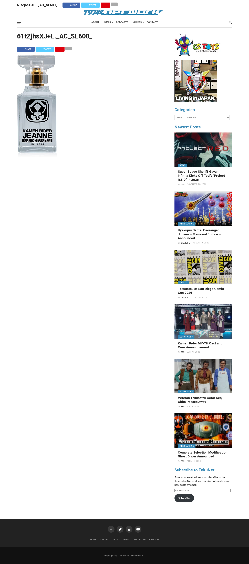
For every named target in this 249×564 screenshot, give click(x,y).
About (95, 22)
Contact (152, 22)
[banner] (195, 101)
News (107, 22)
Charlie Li (185, 243)
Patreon (154, 539)
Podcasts (122, 22)
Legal (126, 539)
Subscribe (184, 498)
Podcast (104, 539)
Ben (182, 184)
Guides (137, 22)
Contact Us (139, 539)
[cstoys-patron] (198, 57)
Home (93, 539)
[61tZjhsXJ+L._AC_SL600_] (37, 155)
